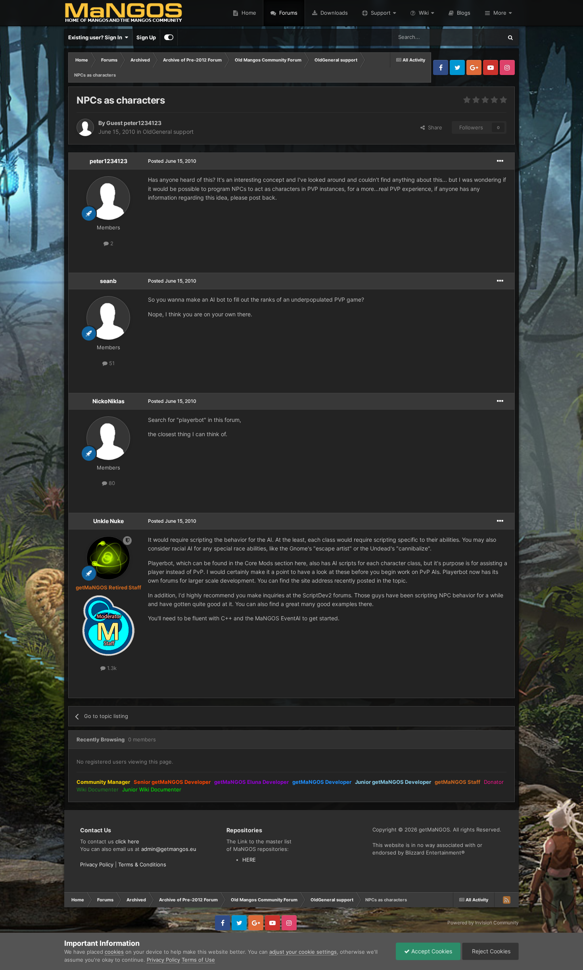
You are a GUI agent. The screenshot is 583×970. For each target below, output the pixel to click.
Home (248, 13)
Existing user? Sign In (96, 37)
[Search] (510, 37)
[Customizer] (168, 37)
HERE (249, 859)
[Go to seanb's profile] (108, 318)
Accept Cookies (431, 951)
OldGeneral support (168, 131)
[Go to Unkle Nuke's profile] (108, 558)
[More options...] (500, 161)
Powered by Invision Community (483, 923)
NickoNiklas (108, 401)
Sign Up (146, 37)
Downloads (333, 13)
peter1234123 (108, 161)
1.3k (111, 668)
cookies (114, 952)
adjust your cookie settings (303, 952)
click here (127, 841)
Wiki (423, 13)
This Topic (479, 37)
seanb (108, 280)
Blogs (462, 13)
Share (433, 127)
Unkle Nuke (108, 521)
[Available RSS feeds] (506, 899)
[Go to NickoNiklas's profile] (108, 438)
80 (111, 483)
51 (111, 363)
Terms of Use (198, 960)
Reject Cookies (490, 951)
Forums (287, 13)
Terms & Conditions (142, 864)
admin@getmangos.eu (168, 849)
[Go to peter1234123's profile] (108, 198)
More (500, 13)
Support (380, 13)
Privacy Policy (96, 864)
